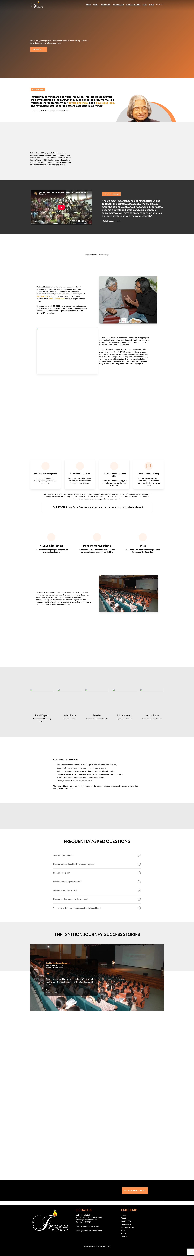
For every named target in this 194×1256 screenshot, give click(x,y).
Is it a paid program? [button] (61, 873)
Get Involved (126, 1224)
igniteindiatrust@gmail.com (91, 1231)
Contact (124, 1237)
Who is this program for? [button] (63, 855)
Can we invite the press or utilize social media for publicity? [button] (77, 908)
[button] (38, 49)
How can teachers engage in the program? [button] (70, 899)
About (123, 1218)
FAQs (123, 1230)
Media (123, 1234)
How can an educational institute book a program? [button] (73, 864)
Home (123, 1215)
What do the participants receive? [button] (67, 881)
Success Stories (127, 1227)
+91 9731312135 (94, 1226)
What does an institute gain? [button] (65, 890)
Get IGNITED (126, 1221)
